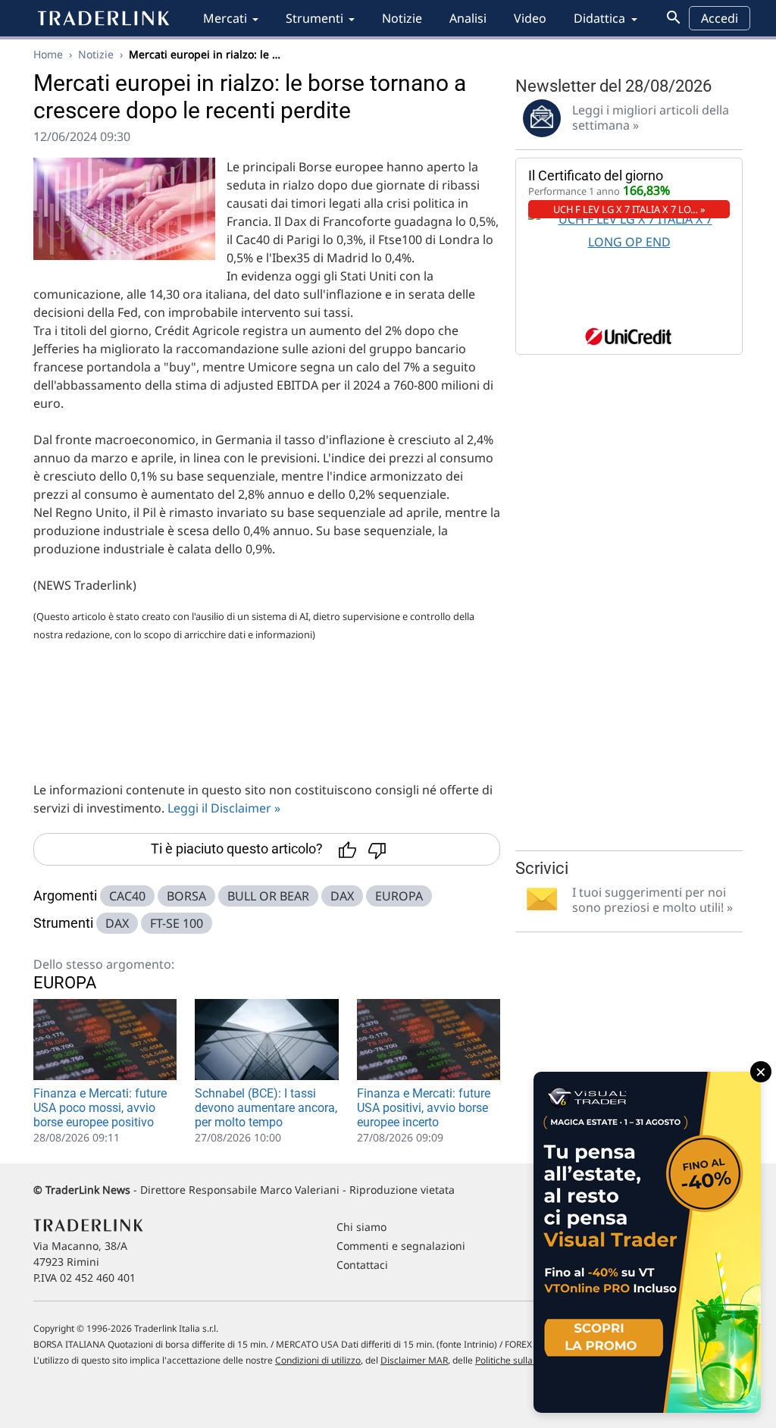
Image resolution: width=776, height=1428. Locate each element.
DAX (342, 896)
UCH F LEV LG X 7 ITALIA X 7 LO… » (629, 209)
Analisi (468, 18)
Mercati (225, 18)
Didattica (599, 18)
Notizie (402, 18)
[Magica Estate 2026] (647, 1242)
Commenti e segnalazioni (400, 1246)
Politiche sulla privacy (520, 1360)
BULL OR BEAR (268, 896)
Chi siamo (361, 1227)
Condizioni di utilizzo (318, 1360)
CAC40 (127, 896)
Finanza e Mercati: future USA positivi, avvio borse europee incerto (423, 1107)
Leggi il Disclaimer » (223, 808)
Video (530, 18)
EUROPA (399, 896)
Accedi (719, 18)
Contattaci (362, 1264)
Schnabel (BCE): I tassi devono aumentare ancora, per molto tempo (266, 1107)
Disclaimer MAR (414, 1360)
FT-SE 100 (176, 923)
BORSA (186, 896)
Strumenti (314, 18)
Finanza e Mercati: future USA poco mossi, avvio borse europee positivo (100, 1107)
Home (48, 54)
